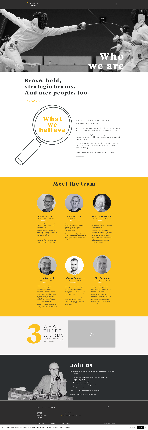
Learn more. (80, 156)
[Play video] (92, 334)
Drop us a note (74, 394)
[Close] (146, 427)
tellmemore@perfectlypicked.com (72, 415)
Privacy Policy (67, 427)
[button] (116, 4)
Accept (140, 427)
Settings (132, 427)
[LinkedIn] (108, 406)
